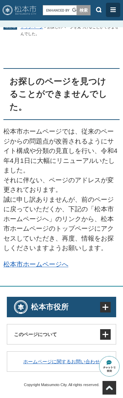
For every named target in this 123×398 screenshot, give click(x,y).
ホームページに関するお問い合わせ (61, 361)
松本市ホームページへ (35, 264)
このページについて (35, 334)
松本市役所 (50, 307)
